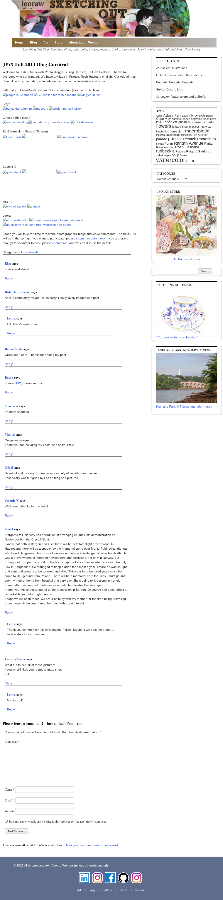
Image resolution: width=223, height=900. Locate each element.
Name (9, 789)
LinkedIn (84, 874)
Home (19, 42)
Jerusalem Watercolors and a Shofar (181, 96)
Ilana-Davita (14, 348)
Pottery (107, 890)
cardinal (177, 118)
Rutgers (180, 151)
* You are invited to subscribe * (177, 337)
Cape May (163, 118)
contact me (60, 243)
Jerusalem (177, 131)
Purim (168, 143)
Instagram (97, 874)
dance (186, 118)
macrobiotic (197, 130)
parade (161, 139)
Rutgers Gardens (198, 151)
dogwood (196, 118)
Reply (9, 278)
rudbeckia (165, 151)
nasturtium (186, 135)
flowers (163, 126)
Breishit (209, 115)
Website (9, 811)
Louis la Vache (16, 659)
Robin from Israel (18, 291)
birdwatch (198, 115)
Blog (33, 42)
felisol (9, 467)
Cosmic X (12, 500)
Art (46, 42)
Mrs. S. (10, 434)
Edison (167, 122)
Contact (140, 890)
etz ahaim (180, 122)
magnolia (161, 135)
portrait (160, 143)
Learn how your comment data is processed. (88, 845)
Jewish (33, 252)
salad (159, 155)
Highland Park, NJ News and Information (184, 406)
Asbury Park (172, 115)
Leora (12, 318)
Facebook (110, 874)
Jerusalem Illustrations (171, 68)
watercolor (170, 159)
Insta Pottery (136, 877)
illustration (162, 131)
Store (58, 42)
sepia (167, 155)
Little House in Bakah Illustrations (179, 75)
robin (171, 147)
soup (175, 155)
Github (122, 874)
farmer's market (204, 122)
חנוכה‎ (190, 161)
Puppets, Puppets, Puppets (175, 82)
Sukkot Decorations (169, 89)
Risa (8, 263)
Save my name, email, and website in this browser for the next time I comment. (57, 821)
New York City (200, 135)
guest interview (201, 126)
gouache (186, 126)
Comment (12, 741)
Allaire (159, 115)
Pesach (189, 139)
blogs (23, 252)
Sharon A (12, 405)
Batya (9, 377)
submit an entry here (90, 238)
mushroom (173, 134)
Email (10, 800)
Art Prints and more (186, 259)
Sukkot (183, 155)
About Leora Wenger (84, 42)
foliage (176, 126)
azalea (186, 115)
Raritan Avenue (188, 143)
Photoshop (206, 139)
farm (190, 122)
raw (166, 147)
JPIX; (19, 383)
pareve (175, 138)
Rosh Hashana (187, 147)
